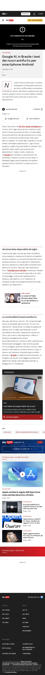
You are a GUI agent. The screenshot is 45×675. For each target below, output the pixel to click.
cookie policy (27, 644)
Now (24, 618)
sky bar (25, 622)
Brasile (14, 355)
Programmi (26, 631)
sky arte (5, 622)
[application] (9, 109)
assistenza (29, 664)
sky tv (24, 610)
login (40, 14)
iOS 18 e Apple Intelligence (29, 126)
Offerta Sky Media (9, 653)
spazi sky (25, 626)
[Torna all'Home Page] (9, 20)
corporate (26, 653)
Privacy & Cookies (15, 663)
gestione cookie (8, 644)
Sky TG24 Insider (35, 20)
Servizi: (24, 605)
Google (7, 155)
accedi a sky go (34, 597)
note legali (6, 648)
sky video (5, 618)
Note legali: (6, 639)
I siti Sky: (5, 605)
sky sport (6, 610)
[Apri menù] (3, 20)
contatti (35, 664)
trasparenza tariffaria (19, 664)
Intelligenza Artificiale (17, 270)
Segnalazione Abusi (11, 672)
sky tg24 (5, 614)
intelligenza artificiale (27, 432)
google (7, 432)
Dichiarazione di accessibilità (28, 648)
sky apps (25, 614)
